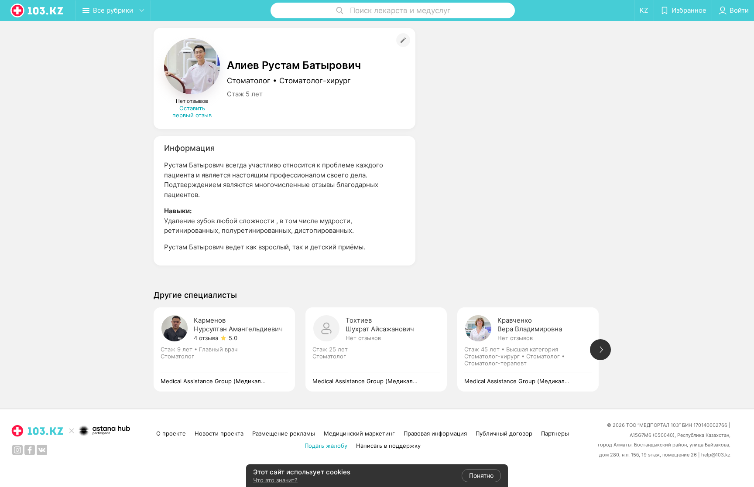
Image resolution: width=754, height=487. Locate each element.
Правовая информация (435, 433)
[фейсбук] (29, 450)
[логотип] (37, 10)
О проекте (171, 433)
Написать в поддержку (388, 445)
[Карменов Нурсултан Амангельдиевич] (229, 349)
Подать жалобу (326, 445)
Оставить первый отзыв (192, 112)
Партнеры (555, 433)
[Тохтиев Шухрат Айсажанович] (381, 349)
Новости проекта (219, 433)
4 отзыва (206, 337)
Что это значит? (275, 480)
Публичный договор (504, 433)
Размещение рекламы (283, 433)
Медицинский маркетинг (359, 433)
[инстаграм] (17, 450)
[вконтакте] (42, 450)
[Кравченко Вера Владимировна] (533, 349)
